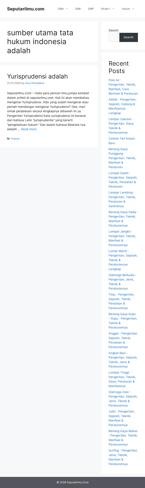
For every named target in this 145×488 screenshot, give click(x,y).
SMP (91, 8)
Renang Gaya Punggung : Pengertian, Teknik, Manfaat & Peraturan (122, 158)
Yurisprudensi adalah (37, 76)
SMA (61, 8)
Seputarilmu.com (25, 8)
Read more (29, 129)
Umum (126, 8)
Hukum (15, 138)
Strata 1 (105, 8)
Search (113, 30)
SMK (78, 8)
